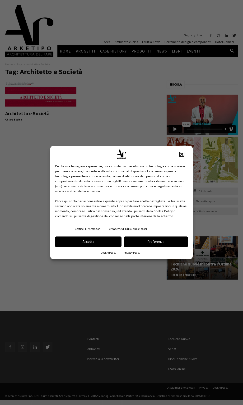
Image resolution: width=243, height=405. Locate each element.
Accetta (88, 241)
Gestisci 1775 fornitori (87, 229)
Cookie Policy (108, 252)
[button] (181, 154)
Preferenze (155, 241)
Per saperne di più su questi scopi (127, 229)
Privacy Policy (132, 252)
